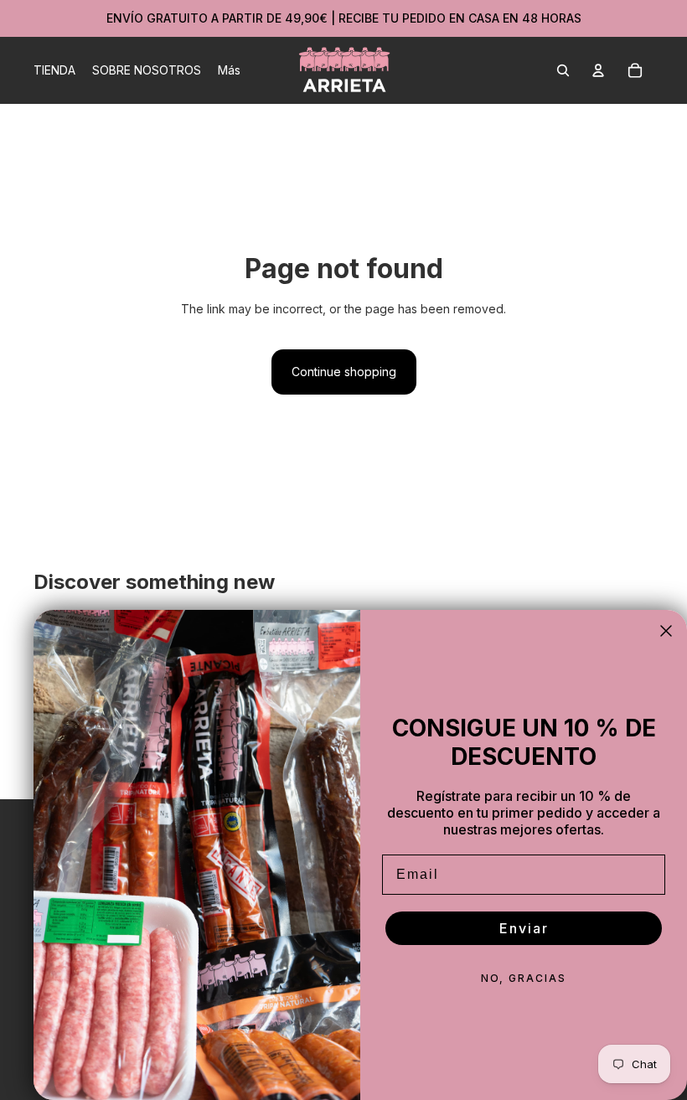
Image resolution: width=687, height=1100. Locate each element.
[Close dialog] (666, 630)
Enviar (524, 928)
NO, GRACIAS (523, 978)
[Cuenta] (598, 70)
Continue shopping (344, 371)
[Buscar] (563, 70)
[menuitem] (229, 70)
